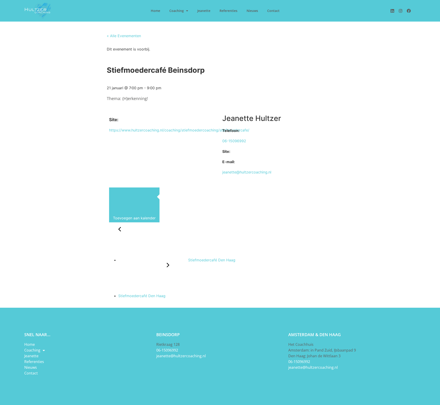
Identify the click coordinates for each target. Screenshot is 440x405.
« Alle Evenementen (124, 36)
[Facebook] (409, 11)
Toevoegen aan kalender (134, 217)
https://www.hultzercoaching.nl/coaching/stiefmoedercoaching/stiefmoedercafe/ (179, 130)
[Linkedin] (392, 11)
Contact (273, 10)
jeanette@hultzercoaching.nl (246, 172)
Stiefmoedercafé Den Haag (211, 260)
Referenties (228, 10)
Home (155, 10)
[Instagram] (400, 11)
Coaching (176, 10)
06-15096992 (234, 141)
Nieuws (252, 10)
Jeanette (203, 10)
